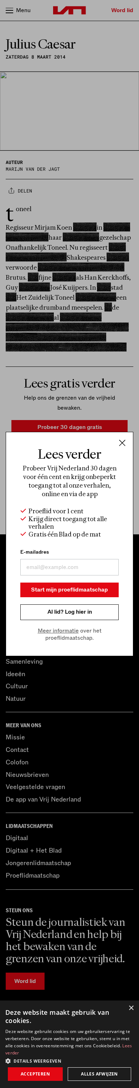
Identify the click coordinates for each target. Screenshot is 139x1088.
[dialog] (69, 1044)
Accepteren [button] (35, 1074)
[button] (69, 1060)
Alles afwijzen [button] (99, 1074)
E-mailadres (34, 552)
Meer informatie (58, 630)
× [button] (131, 1008)
